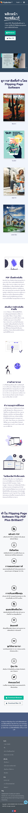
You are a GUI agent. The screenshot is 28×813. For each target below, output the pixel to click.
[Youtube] (15, 811)
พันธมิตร (6, 772)
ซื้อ (4, 747)
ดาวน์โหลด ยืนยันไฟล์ (9, 783)
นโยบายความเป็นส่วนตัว (10, 765)
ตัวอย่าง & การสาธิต (8, 754)
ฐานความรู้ (6, 780)
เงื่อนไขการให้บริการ (9, 769)
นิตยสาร (14, 123)
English (18, 2)
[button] (24, 2)
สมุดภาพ (14, 197)
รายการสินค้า (7, 744)
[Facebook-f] (13, 811)
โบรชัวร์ (14, 160)
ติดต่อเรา (6, 787)
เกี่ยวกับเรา (6, 762)
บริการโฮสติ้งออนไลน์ (9, 751)
